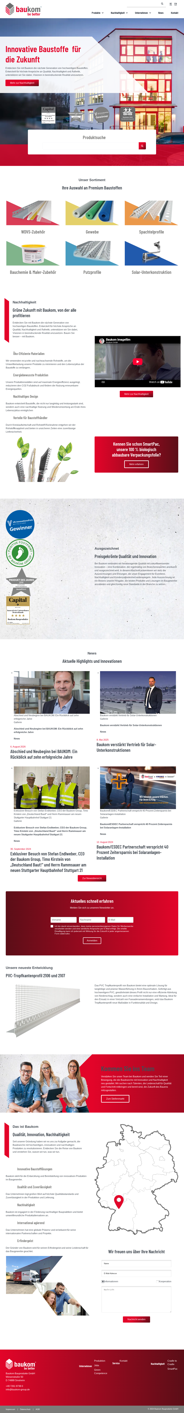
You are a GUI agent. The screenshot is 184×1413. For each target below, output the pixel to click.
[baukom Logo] (24, 4)
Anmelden (92, 940)
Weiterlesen (49, 714)
